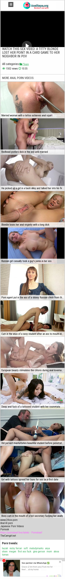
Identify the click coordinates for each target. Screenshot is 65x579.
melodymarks (37, 548)
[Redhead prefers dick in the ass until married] (32, 136)
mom (49, 551)
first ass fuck (24, 551)
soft (26, 548)
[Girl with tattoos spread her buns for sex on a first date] (32, 464)
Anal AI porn (6, 523)
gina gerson (39, 551)
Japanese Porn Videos (12, 526)
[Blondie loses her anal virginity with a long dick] (32, 209)
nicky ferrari (16, 548)
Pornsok (4, 529)
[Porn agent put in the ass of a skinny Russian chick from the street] (32, 282)
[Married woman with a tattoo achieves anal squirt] (32, 100)
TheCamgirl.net (8, 535)
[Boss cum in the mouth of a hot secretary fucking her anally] (32, 500)
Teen (25, 64)
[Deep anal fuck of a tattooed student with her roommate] (32, 391)
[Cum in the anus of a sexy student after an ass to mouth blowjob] (32, 318)
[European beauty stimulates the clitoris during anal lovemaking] (32, 355)
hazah (5, 548)
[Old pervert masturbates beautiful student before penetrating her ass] (32, 428)
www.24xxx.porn (9, 519)
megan (12, 551)
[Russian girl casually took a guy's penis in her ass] (32, 245)
